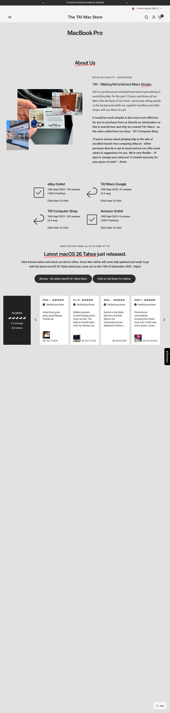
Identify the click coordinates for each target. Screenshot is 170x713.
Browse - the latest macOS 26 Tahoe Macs (63, 278)
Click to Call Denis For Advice (114, 278)
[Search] (146, 17)
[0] (159, 17)
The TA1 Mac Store (85, 17)
